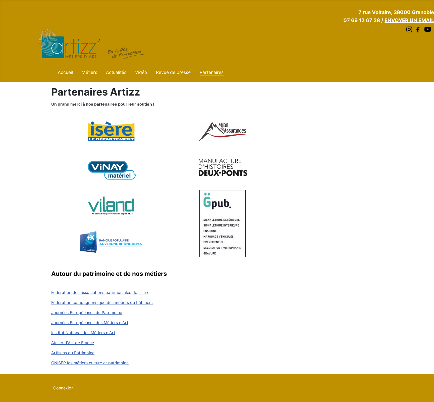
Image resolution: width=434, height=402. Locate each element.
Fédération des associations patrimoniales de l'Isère (100, 292)
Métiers (89, 72)
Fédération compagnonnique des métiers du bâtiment (102, 302)
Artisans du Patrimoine (72, 352)
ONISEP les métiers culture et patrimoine (90, 362)
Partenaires (212, 72)
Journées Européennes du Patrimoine (86, 312)
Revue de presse (173, 72)
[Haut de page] (425, 392)
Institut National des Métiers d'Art (83, 332)
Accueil (65, 72)
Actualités (116, 72)
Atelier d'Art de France (72, 342)
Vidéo (141, 72)
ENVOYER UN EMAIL (409, 20)
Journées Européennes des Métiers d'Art (89, 322)
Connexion (63, 387)
